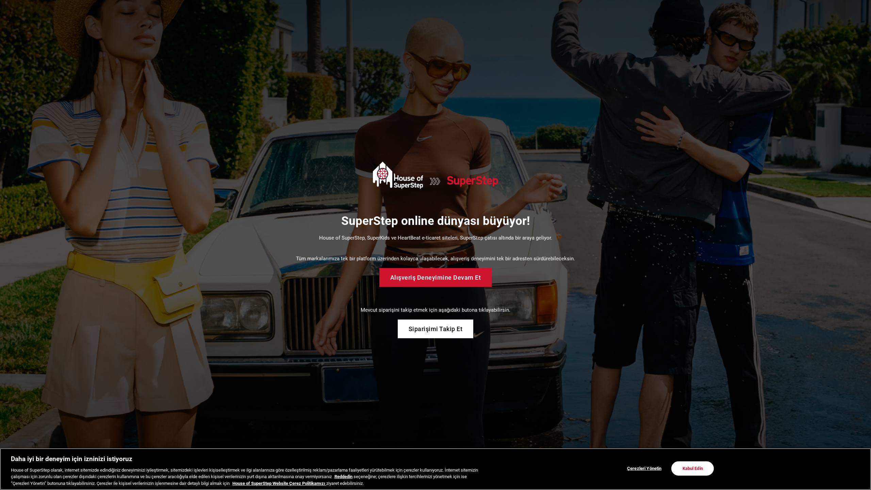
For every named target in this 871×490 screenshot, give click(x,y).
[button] (546, 129)
